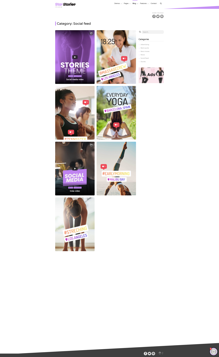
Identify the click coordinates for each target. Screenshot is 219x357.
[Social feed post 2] (116, 168)
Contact (154, 3)
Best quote (145, 48)
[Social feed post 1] (75, 224)
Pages (126, 3)
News (143, 55)
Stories (143, 61)
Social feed (145, 58)
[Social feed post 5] (116, 57)
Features (143, 3)
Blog (134, 3)
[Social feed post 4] (75, 113)
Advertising (145, 44)
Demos (117, 3)
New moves (145, 51)
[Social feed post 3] (116, 113)
